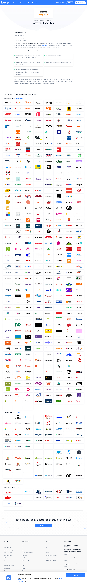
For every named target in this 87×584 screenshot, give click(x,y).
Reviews (47, 552)
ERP (4, 560)
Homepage (36, 20)
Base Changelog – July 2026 (71, 545)
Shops (18, 412)
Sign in (71, 2)
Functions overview (8, 545)
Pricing (33, 2)
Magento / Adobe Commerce (28, 563)
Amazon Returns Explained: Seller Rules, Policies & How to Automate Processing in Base (72, 551)
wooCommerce (25, 557)
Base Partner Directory (51, 560)
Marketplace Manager (9, 550)
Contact (47, 545)
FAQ (47, 550)
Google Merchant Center (27, 552)
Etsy (23, 550)
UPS (23, 565)
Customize (74, 579)
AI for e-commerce (8, 570)
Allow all (76, 575)
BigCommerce (25, 560)
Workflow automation (9, 565)
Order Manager (45, 45)
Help (47, 547)
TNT (23, 570)
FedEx (23, 568)
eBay (23, 547)
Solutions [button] (20, 2)
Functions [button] (13, 2)
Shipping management (9, 563)
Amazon (24, 545)
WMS (17, 487)
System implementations (51, 555)
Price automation (8, 555)
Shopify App (25, 555)
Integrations (28, 2)
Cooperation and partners (51, 557)
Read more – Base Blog (69, 569)
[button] (60, 2)
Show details (21, 581)
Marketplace (19, 98)
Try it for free (79, 2)
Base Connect (7, 568)
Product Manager (8, 552)
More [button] (37, 2)
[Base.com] (5, 2)
